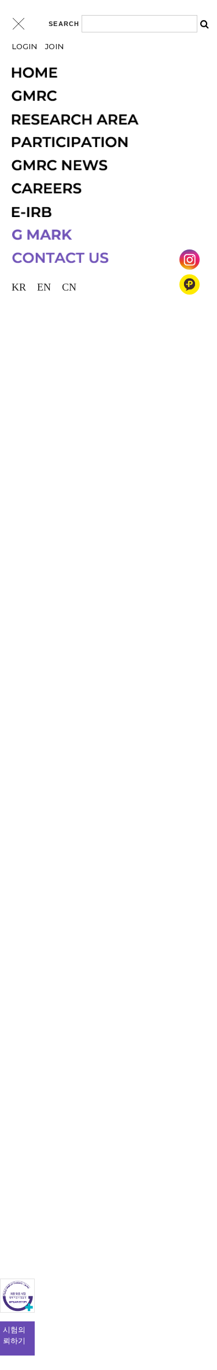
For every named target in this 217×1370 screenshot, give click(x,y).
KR (19, 287)
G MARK (104, 235)
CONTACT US (104, 258)
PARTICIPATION (104, 142)
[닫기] (18, 24)
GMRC (104, 96)
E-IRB (104, 211)
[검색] (204, 23)
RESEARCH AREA (104, 119)
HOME (104, 73)
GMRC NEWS (104, 165)
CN (69, 287)
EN (44, 287)
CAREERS (104, 188)
